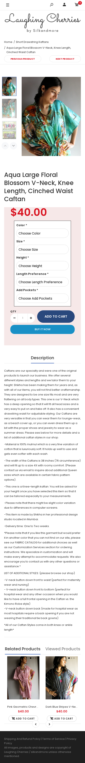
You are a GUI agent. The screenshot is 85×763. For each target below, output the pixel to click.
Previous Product (23, 58)
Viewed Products (62, 649)
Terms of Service (53, 739)
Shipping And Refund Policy (22, 739)
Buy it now (43, 329)
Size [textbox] (20, 241)
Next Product (65, 58)
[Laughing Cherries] (42, 23)
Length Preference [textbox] (32, 274)
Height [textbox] (22, 257)
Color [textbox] (21, 225)
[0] (77, 5)
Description (42, 358)
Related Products (22, 649)
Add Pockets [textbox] (27, 290)
